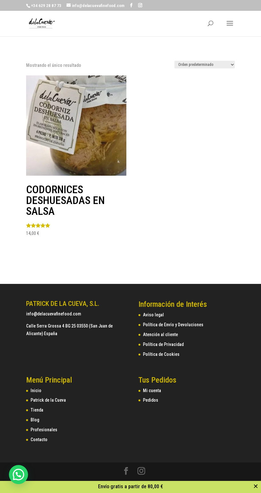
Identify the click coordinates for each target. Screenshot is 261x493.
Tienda (37, 409)
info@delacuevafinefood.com (53, 313)
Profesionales (44, 429)
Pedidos (150, 400)
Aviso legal (153, 314)
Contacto (39, 439)
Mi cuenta (152, 390)
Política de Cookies (161, 354)
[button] (18, 474)
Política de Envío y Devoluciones (173, 324)
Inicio (36, 390)
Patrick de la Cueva (48, 400)
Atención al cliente (160, 334)
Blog (35, 419)
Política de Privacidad (163, 344)
